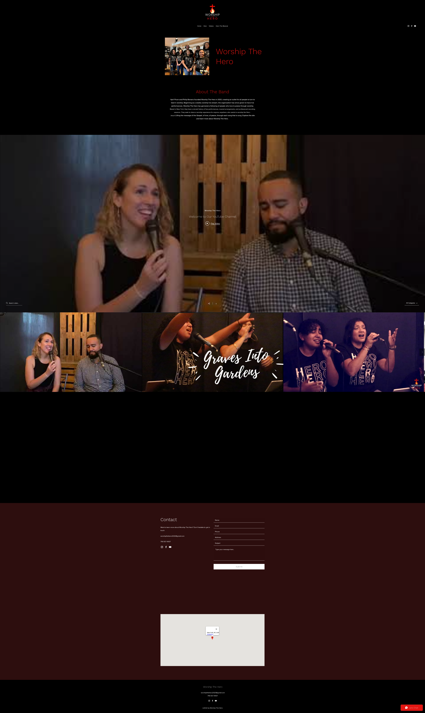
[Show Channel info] (214, 303)
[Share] (210, 303)
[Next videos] (422, 352)
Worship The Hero (212, 686)
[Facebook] (412, 26)
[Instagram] (408, 26)
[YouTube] (415, 26)
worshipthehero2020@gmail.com (172, 536)
